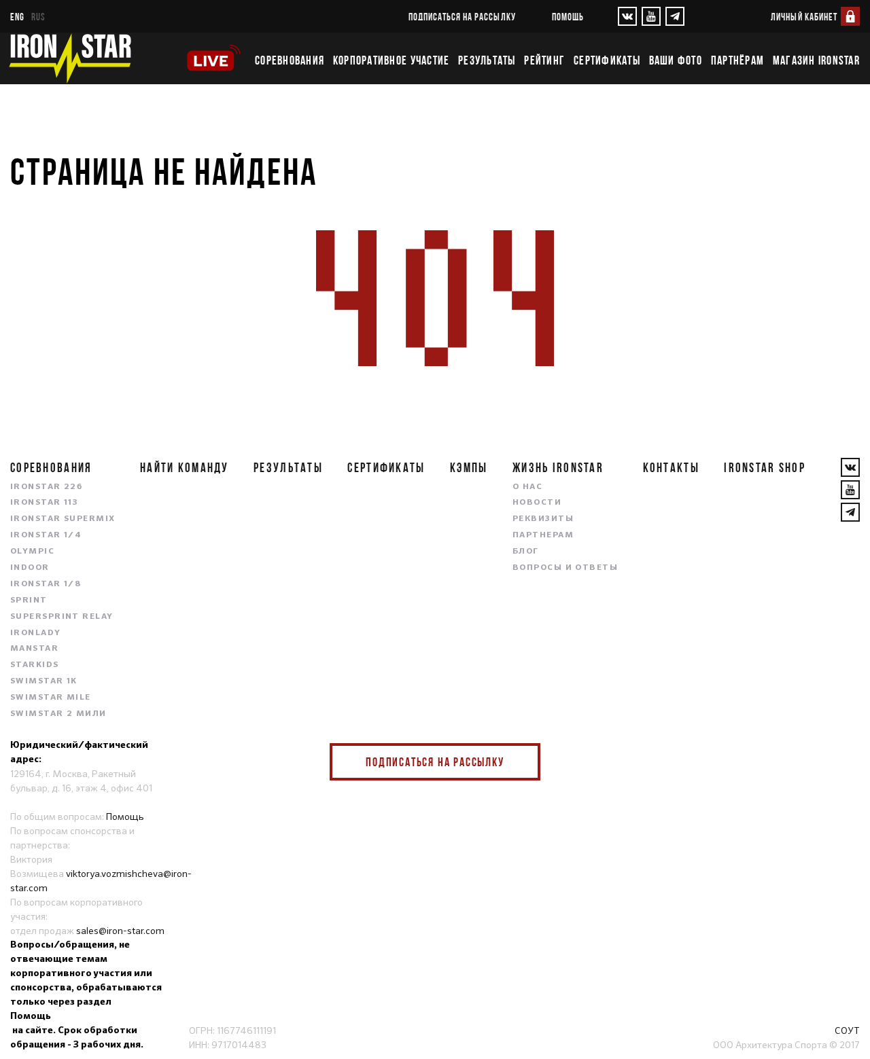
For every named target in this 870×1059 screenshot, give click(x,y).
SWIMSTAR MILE (50, 698)
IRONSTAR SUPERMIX (62, 519)
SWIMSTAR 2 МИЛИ (58, 714)
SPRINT (29, 600)
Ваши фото (675, 60)
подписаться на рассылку (462, 17)
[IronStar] (70, 58)
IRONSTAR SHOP (764, 467)
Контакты (671, 467)
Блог (525, 552)
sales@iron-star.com (120, 931)
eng (17, 17)
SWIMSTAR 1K (43, 681)
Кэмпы (468, 467)
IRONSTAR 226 (46, 487)
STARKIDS (34, 665)
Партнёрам (737, 60)
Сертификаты (607, 60)
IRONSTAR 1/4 (46, 535)
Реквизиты (543, 519)
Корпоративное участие (391, 60)
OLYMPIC (32, 552)
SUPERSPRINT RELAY (61, 617)
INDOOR (30, 568)
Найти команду (184, 467)
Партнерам (543, 535)
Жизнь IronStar (558, 467)
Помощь (568, 17)
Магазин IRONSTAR (816, 60)
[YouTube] (651, 16)
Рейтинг (544, 60)
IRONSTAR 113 (44, 503)
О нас (527, 487)
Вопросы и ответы (565, 568)
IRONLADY (35, 633)
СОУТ (847, 1030)
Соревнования (289, 60)
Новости (536, 503)
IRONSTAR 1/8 (45, 584)
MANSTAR (34, 649)
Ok (520, 761)
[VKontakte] (627, 16)
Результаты (487, 60)
